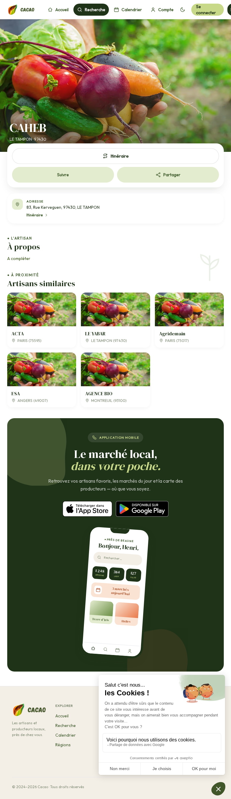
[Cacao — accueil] (20, 9)
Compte (166, 9)
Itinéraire (119, 156)
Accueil (62, 9)
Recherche (95, 9)
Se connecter (206, 9)
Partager (171, 174)
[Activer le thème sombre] (182, 10)
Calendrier (132, 9)
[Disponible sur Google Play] (142, 509)
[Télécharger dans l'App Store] (87, 509)
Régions (63, 744)
